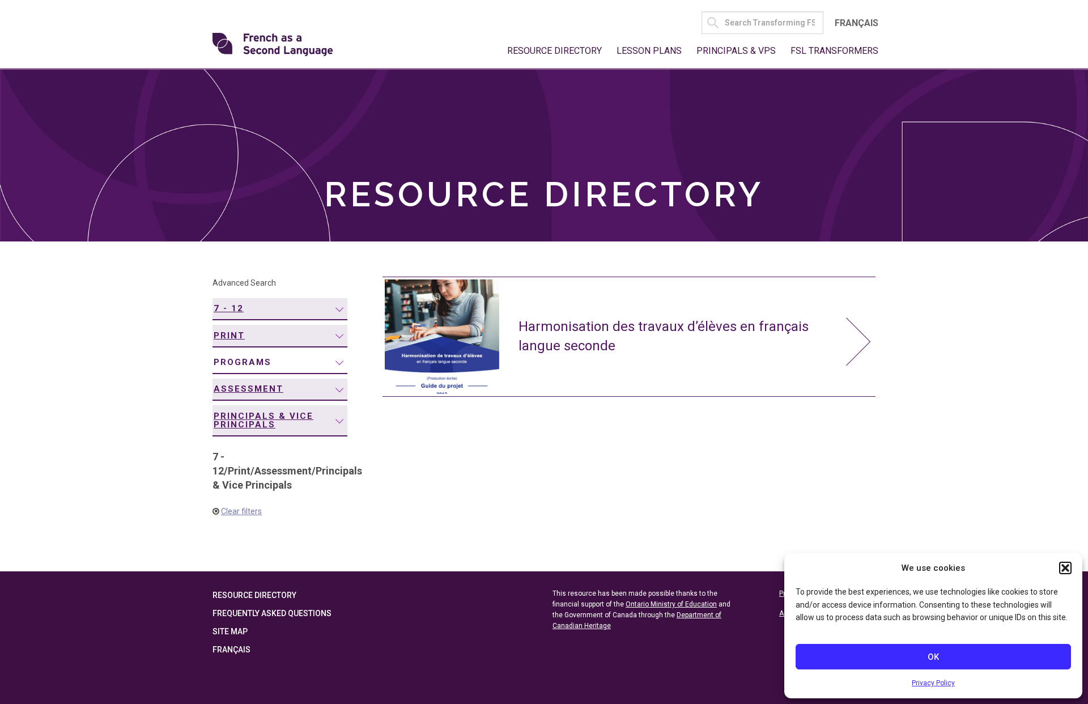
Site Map (230, 631)
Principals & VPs (736, 50)
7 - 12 (229, 308)
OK (933, 657)
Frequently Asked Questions (272, 613)
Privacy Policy (933, 683)
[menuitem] (279, 309)
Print (229, 335)
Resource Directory (554, 50)
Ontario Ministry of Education (671, 604)
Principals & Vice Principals (263, 420)
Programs (242, 362)
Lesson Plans (649, 50)
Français (856, 23)
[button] (1065, 568)
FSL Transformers (834, 50)
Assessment (248, 389)
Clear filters (241, 511)
